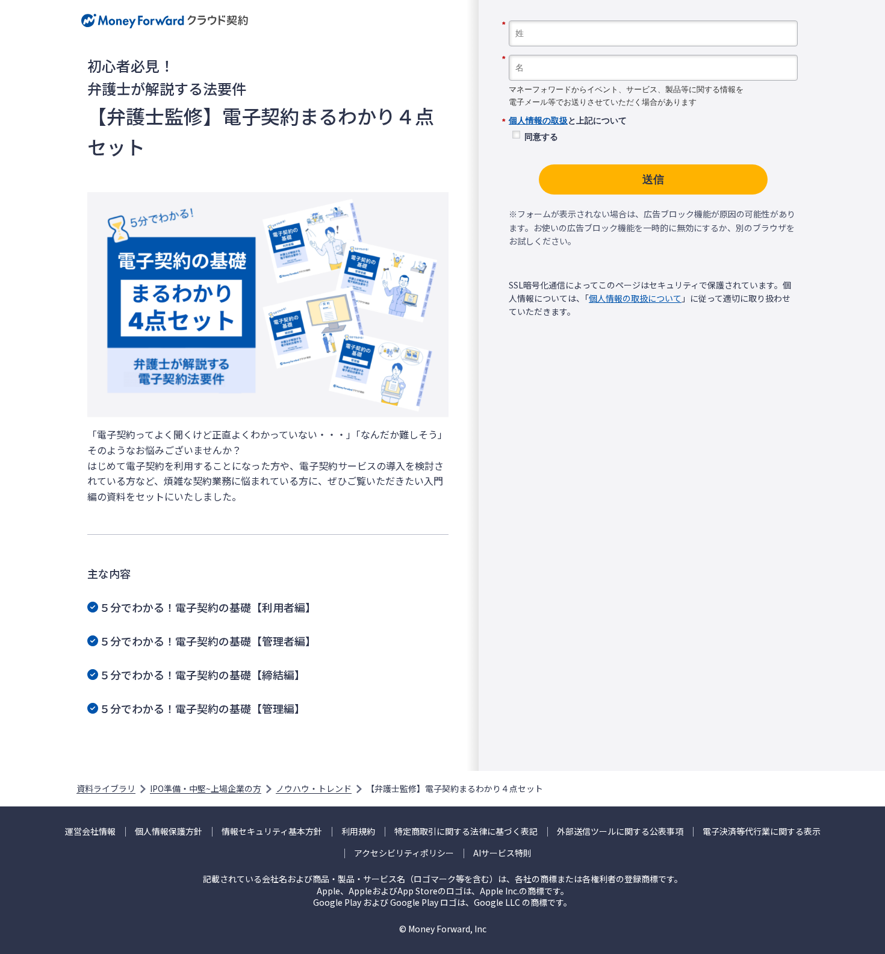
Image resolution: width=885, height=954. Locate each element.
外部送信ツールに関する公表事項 (620, 831)
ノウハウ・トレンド (314, 788)
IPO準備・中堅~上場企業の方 (205, 788)
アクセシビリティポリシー (404, 853)
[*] (653, 16)
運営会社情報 (90, 831)
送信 (653, 179)
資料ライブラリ (105, 788)
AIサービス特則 (502, 853)
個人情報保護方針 (168, 831)
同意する (541, 137)
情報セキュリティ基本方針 (272, 831)
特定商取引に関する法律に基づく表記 (466, 831)
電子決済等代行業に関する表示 (762, 831)
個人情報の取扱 (538, 120)
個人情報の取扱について (635, 298)
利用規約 (358, 831)
